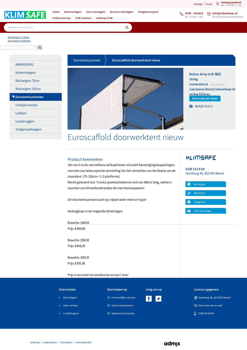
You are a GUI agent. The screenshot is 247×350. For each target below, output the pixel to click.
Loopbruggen (24, 121)
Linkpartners (50, 342)
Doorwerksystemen (19, 40)
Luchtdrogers (71, 313)
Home (55, 12)
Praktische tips (61, 18)
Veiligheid (199, 202)
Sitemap (35, 342)
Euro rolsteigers (95, 12)
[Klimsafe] (25, 14)
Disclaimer (67, 342)
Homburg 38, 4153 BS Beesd (214, 297)
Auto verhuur (70, 305)
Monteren (199, 193)
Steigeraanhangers (28, 129)
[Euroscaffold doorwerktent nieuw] (125, 128)
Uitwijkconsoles (26, 105)
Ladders (21, 113)
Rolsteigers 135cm (18, 37)
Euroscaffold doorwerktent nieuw (136, 60)
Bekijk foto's (204, 106)
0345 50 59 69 (206, 313)
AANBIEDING (24, 64)
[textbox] (65, 27)
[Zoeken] (127, 27)
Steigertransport (148, 12)
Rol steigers (70, 297)
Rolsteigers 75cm (27, 81)
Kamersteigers (73, 12)
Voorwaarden (83, 342)
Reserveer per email (204, 98)
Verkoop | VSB (104, 18)
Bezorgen (199, 184)
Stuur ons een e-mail (210, 305)
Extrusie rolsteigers (121, 12)
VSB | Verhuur (83, 18)
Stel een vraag (202, 211)
